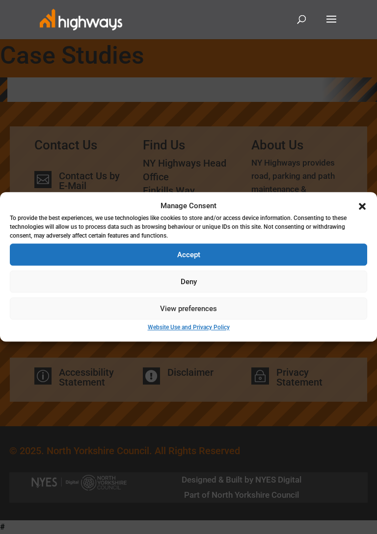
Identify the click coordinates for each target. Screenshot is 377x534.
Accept (188, 254)
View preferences (188, 308)
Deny (189, 281)
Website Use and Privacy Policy (189, 327)
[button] (362, 206)
